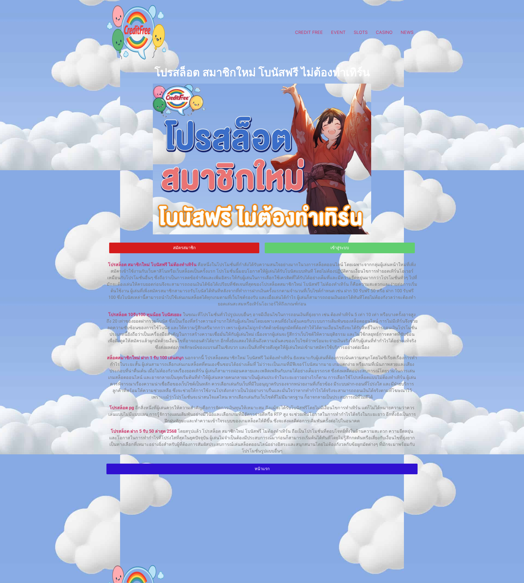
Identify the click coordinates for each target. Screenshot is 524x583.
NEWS (407, 32)
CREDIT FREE (309, 32)
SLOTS (361, 32)
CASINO (384, 32)
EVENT (338, 32)
